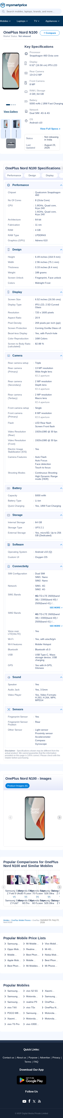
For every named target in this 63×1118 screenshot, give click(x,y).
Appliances (51, 21)
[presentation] (10, 817)
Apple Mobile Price (14, 960)
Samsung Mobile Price (13, 943)
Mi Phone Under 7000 (51, 965)
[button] (3, 11)
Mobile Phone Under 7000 (32, 960)
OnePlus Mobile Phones (21, 920)
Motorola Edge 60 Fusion (49, 1018)
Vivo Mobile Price (51, 943)
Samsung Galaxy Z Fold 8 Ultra (13, 996)
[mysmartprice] (13, 6)
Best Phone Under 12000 (32, 954)
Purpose (33, 1057)
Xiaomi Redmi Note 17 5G (51, 990)
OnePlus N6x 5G (49, 1002)
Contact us (8, 1057)
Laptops (21, 21)
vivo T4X (12, 1007)
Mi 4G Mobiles (49, 949)
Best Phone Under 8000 (13, 965)
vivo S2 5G (32, 990)
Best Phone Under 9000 (51, 960)
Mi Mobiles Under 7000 (32, 965)
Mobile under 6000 (13, 954)
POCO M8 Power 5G (12, 1013)
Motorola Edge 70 (49, 1013)
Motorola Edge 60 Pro (32, 1018)
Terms (28, 1061)
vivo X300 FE (31, 1024)
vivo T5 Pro (13, 1024)
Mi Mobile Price (31, 943)
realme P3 (31, 1002)
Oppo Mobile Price (14, 949)
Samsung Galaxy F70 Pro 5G (51, 996)
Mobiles (4, 21)
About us (21, 1057)
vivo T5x (30, 1007)
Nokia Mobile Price (52, 954)
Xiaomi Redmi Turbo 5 (14, 1018)
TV (35, 21)
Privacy (56, 1057)
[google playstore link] (31, 1083)
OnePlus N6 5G (51, 1007)
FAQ (36, 1061)
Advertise (45, 1057)
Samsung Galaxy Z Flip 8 (12, 1002)
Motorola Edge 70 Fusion (31, 996)
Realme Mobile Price (32, 949)
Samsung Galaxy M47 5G (32, 1013)
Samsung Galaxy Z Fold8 (12, 990)
